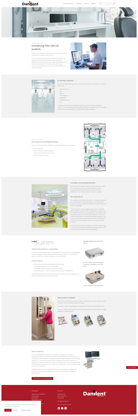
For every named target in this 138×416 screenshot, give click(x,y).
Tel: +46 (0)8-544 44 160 (64, 404)
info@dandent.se (63, 401)
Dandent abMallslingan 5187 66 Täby (61, 396)
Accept (8, 410)
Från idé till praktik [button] (68, 3)
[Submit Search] (114, 3)
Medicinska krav (37, 400)
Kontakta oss (35, 369)
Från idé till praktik (38, 394)
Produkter (35, 396)
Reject (15, 410)
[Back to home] (30, 3)
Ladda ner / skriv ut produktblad (43, 378)
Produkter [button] (79, 3)
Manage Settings (26, 410)
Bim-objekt (35, 398)
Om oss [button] (86, 3)
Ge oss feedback (132, 367)
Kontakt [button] (93, 3)
